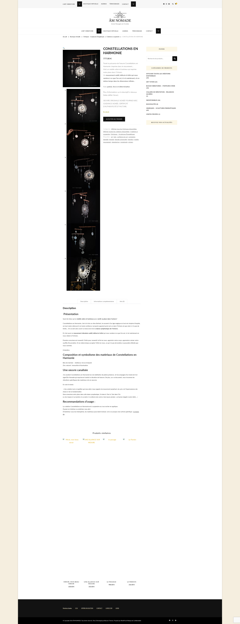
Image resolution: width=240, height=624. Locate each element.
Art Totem (150, 82)
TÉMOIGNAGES (114, 4)
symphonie (124, 142)
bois (115, 137)
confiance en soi (122, 137)
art (112, 137)
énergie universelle (121, 139)
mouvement (107, 142)
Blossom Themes (108, 620)
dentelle (105, 139)
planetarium (116, 142)
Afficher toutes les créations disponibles (116, 131)
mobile (136, 139)
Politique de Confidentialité (134, 620)
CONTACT (125, 4)
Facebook (112, 423)
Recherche (174, 58)
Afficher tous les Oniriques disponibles (124, 129)
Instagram (123, 423)
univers (130, 142)
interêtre (130, 139)
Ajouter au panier (114, 119)
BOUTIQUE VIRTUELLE (90, 4)
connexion (131, 137)
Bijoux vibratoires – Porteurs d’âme (160, 86)
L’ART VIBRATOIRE (69, 4)
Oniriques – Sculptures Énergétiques (123, 134)
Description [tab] (84, 301)
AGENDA (104, 4)
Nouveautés (151, 104)
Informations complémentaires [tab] (104, 301)
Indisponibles (151, 100)
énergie (111, 139)
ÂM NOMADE (120, 20)
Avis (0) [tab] (122, 301)
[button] (64, 48)
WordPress (124, 620)
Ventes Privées (152, 114)
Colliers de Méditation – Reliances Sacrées (160, 93)
